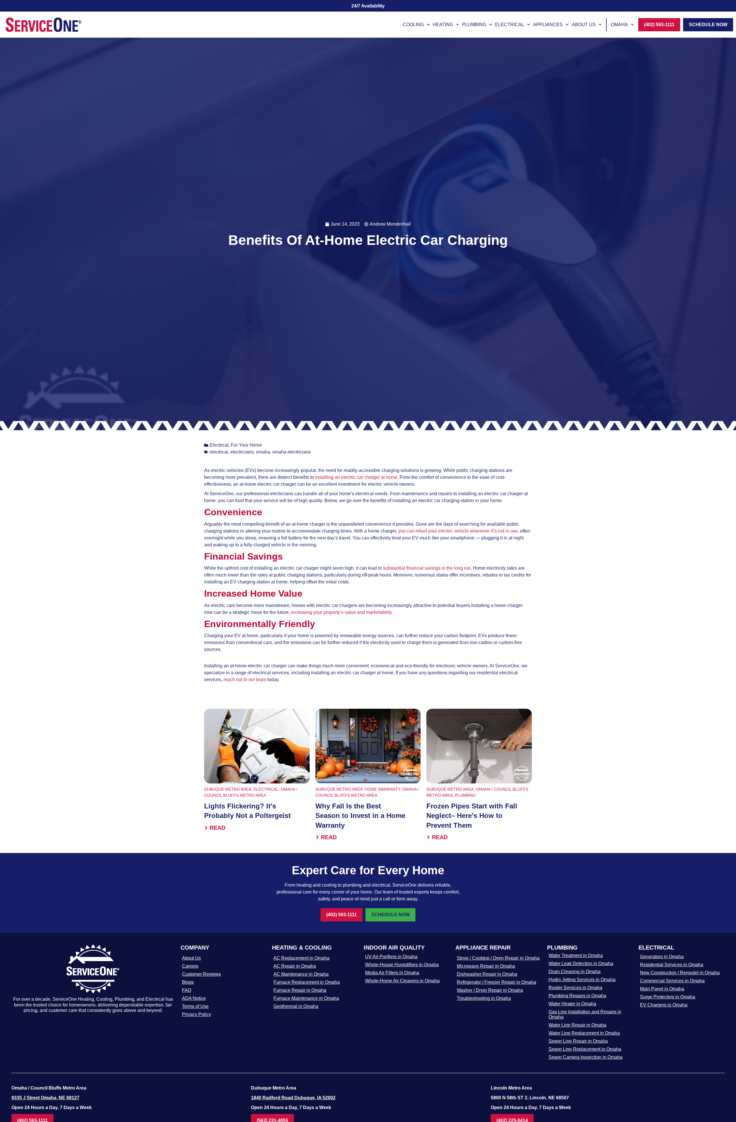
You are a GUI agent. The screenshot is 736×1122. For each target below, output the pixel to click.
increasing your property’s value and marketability (341, 612)
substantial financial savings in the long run (427, 568)
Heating (443, 24)
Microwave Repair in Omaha (486, 966)
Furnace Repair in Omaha (299, 990)
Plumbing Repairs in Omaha (577, 995)
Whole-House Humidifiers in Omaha (402, 964)
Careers (190, 966)
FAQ (186, 990)
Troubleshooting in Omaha (484, 998)
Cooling (413, 24)
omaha (263, 451)
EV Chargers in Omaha (663, 1004)
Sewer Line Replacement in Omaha (585, 1049)
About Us (584, 24)
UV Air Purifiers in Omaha (391, 956)
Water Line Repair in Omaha (577, 1025)
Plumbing (474, 24)
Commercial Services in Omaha (672, 980)
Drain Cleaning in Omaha (575, 971)
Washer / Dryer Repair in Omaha (490, 990)
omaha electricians (291, 451)
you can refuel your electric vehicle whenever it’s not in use (458, 531)
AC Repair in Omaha (294, 966)
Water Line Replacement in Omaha (584, 1033)
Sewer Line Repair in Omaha (578, 1041)
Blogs (188, 982)
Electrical (509, 24)
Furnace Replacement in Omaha (306, 982)
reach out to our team (244, 679)
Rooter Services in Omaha (575, 987)
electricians (242, 451)
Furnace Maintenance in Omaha (306, 998)
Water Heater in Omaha (572, 1003)
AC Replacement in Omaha (301, 958)
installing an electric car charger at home (356, 477)
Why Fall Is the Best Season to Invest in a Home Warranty (360, 815)
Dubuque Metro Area (227, 789)
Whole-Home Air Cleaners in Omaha (402, 980)
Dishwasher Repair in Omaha (487, 974)
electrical (219, 451)
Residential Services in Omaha (671, 964)
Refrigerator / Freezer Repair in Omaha (496, 982)
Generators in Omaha (662, 956)
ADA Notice (194, 998)
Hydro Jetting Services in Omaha (582, 979)
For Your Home (246, 445)
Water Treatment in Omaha (576, 955)
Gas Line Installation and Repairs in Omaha (585, 1014)
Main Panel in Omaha (662, 988)
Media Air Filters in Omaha (392, 972)
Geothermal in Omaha (295, 1006)
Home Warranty (382, 789)
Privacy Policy (196, 1014)
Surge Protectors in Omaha (667, 996)
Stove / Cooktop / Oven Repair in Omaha (498, 958)
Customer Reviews (201, 974)
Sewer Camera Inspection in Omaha (585, 1057)
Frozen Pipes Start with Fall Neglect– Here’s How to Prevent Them (471, 815)
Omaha (619, 24)
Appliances (548, 24)
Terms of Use (195, 1006)
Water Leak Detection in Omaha (581, 963)
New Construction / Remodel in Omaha (680, 972)
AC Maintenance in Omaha (301, 974)
